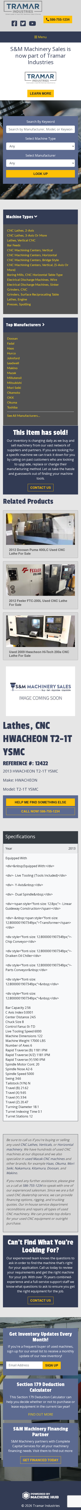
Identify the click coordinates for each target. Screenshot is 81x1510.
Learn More (40, 93)
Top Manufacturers (24, 324)
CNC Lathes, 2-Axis (20, 230)
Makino (12, 368)
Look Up (40, 173)
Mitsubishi (14, 382)
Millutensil (14, 378)
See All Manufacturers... (23, 415)
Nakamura (22, 1168)
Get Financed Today (40, 1460)
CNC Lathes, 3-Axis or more (27, 235)
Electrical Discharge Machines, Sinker (33, 284)
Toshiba (12, 407)
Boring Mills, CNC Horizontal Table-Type (35, 274)
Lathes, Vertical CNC (21, 240)
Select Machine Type (40, 138)
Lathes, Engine (17, 299)
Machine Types (20, 216)
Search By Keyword (41, 121)
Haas (10, 348)
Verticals (45, 1144)
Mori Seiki (14, 387)
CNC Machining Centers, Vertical (30, 250)
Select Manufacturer (41, 155)
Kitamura (38, 1168)
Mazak (11, 373)
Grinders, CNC (17, 289)
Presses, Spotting (19, 304)
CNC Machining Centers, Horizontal (32, 255)
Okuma (12, 402)
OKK (10, 397)
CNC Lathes (28, 1144)
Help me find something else (40, 802)
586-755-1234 (59, 19)
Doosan (12, 338)
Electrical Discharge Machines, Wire (32, 279)
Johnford (13, 358)
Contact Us (40, 487)
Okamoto (13, 392)
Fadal (10, 343)
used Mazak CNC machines (45, 1159)
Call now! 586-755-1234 (40, 811)
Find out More (40, 1414)
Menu (42, 37)
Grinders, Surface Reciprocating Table (33, 294)
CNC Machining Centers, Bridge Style (33, 260)
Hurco (11, 353)
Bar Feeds (13, 245)
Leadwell (13, 363)
